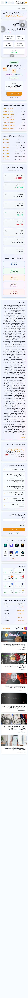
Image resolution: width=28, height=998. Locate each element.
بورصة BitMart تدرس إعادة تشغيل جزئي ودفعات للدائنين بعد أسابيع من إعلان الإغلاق (14, 707)
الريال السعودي (22, 517)
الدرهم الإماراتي (20, 613)
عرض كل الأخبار (6, 628)
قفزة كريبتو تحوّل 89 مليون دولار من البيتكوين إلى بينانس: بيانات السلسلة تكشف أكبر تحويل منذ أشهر (14, 646)
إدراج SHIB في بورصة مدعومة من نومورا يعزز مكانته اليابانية (15, 666)
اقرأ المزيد (23, 437)
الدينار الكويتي (21, 617)
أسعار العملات (24, 8)
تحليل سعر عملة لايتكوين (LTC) (16, 444)
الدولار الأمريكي (20, 610)
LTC (24, 523)
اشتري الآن (14, 93)
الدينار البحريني (21, 620)
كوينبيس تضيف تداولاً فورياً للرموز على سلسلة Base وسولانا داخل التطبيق (14, 749)
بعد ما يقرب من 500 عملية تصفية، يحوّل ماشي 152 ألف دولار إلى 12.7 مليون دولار (14, 686)
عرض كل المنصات (14, 559)
